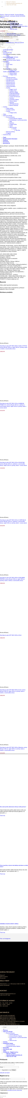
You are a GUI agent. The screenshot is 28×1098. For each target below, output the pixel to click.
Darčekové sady (8, 38)
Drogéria (8, 133)
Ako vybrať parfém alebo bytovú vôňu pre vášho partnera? (13, 806)
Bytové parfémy (10, 131)
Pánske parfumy (10, 83)
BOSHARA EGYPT (14, 71)
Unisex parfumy (10, 85)
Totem (11, 126)
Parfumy (6, 19)
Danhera (11, 98)
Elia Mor (18, 130)
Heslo (2, 1067)
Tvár (7, 67)
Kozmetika (6, 1047)
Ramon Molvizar (13, 105)
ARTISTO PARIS (13, 92)
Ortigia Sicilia (13, 74)
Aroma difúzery (19, 14)
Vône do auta (13, 29)
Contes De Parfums (14, 96)
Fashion (5, 54)
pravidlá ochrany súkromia (14, 1090)
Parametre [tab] (6, 141)
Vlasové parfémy (10, 86)
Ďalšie (4, 51)
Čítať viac (2, 815)
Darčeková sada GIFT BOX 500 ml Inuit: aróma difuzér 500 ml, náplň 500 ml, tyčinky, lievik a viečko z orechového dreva (12, 691)
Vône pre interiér (9, 14)
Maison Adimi (13, 73)
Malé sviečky (9, 108)
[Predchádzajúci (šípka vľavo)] (0, 1097)
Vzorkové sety (7, 134)
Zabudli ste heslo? (5, 1072)
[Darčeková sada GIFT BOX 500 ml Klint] (9, 629)
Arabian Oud (12, 70)
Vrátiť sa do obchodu (9, 71)
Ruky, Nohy (9, 64)
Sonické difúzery (13, 1034)
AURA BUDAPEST (14, 93)
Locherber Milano (14, 99)
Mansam (11, 102)
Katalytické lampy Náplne (13, 60)
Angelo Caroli (13, 89)
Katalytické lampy (9, 32)
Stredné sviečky (10, 109)
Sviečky (6, 30)
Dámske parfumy (10, 77)
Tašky (7, 55)
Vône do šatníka (10, 1044)
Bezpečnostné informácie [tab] (10, 138)
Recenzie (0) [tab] (6, 143)
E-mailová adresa (5, 1079)
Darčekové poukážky (12, 79)
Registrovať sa (4, 1093)
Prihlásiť (14, 1070)
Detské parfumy (10, 82)
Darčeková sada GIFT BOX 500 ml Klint (10, 635)
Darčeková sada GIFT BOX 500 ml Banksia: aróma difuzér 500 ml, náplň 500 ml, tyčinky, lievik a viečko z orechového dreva (13, 749)
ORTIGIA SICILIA (13, 104)
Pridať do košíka (4, 41)
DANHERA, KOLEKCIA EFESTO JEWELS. (9, 923)
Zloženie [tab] (5, 140)
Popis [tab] (4, 137)
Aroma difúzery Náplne (15, 118)
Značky (8, 69)
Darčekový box (10, 80)
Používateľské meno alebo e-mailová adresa (12, 1062)
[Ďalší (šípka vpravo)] (2, 1097)
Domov (2, 14)
